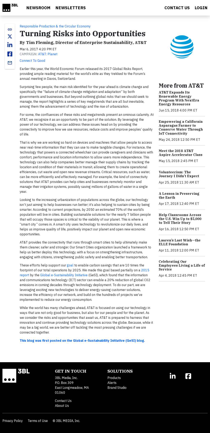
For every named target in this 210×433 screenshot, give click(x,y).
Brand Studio (117, 388)
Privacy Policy (12, 421)
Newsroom (38, 7)
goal (70, 265)
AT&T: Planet (47, 54)
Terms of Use (38, 421)
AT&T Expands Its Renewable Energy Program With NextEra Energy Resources (179, 98)
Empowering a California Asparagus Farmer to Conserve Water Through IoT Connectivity (181, 127)
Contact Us (63, 401)
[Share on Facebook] (9, 54)
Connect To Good (32, 61)
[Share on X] (9, 36)
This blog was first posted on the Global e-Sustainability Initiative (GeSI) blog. (82, 340)
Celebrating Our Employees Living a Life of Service (182, 265)
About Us (62, 406)
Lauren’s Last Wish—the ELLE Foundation (180, 242)
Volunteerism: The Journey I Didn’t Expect (179, 174)
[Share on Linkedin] (9, 45)
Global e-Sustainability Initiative (64, 275)
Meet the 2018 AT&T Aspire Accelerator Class (180, 153)
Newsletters (70, 7)
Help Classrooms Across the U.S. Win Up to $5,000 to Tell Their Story (180, 219)
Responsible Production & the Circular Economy (55, 26)
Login (201, 7)
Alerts (111, 383)
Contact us (177, 7)
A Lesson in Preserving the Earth (179, 196)
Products (114, 378)
